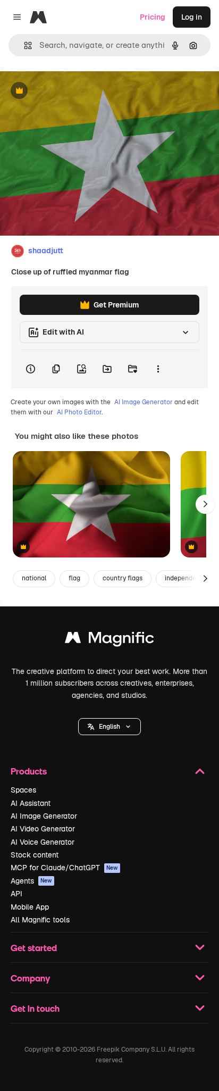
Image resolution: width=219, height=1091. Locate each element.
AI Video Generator (43, 829)
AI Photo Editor (79, 412)
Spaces (23, 790)
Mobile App (30, 907)
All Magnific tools (40, 920)
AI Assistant (30, 803)
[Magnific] (109, 640)
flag (74, 578)
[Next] (205, 504)
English (109, 726)
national (34, 578)
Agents (31, 881)
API (16, 893)
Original (68, 91)
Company (30, 978)
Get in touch (35, 1008)
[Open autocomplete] (23, 45)
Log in (191, 17)
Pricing (152, 17)
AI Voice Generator (42, 842)
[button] (109, 726)
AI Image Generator (143, 402)
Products (29, 771)
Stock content (34, 855)
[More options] (158, 369)
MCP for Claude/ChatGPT (64, 867)
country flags (122, 578)
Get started (34, 947)
